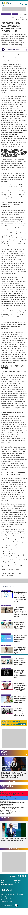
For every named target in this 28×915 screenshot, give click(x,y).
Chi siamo (3, 880)
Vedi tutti (4, 754)
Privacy (3, 882)
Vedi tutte (4, 820)
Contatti (16, 882)
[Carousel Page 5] (18, 781)
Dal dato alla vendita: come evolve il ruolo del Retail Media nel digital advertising (20, 650)
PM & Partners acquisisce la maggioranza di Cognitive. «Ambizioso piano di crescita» (20, 712)
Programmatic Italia (5, 14)
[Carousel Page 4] (16, 781)
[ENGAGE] (6, 3)
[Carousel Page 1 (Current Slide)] (9, 781)
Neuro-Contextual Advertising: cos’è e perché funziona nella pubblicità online (20, 661)
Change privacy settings (7, 885)
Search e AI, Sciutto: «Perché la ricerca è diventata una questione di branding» (13, 839)
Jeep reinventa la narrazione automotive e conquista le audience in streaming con (12, 808)
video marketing (7, 575)
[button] (26, 4)
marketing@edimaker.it (7, 901)
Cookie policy (17, 880)
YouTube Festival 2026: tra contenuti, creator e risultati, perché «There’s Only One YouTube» (12, 794)
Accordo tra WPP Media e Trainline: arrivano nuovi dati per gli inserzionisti (20, 638)
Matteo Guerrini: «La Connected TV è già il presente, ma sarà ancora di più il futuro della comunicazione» (13, 775)
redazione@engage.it (6, 898)
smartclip (19, 573)
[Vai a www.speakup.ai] (26, 50)
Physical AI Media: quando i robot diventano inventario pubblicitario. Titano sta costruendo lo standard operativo (20, 611)
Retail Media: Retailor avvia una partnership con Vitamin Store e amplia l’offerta (20, 699)
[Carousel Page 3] (14, 781)
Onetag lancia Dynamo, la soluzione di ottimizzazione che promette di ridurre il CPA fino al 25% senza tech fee (20, 596)
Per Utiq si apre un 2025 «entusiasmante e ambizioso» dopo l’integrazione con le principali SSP (20, 687)
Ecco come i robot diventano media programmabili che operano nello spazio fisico (20, 673)
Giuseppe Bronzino (8, 573)
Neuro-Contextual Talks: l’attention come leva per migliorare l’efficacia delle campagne (20, 626)
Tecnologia (14, 14)
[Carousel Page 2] (11, 781)
